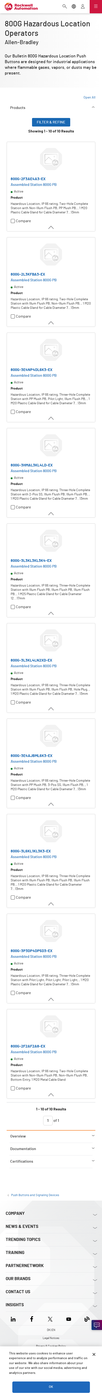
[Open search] (65, 6)
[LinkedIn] (14, 1318)
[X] (50, 1318)
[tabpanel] (51, 624)
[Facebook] (32, 1318)
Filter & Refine (51, 122)
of (56, 1121)
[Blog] (87, 1318)
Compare (23, 221)
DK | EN (51, 1330)
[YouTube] (69, 1318)
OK (51, 1387)
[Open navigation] (96, 6)
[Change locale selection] (74, 6)
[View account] (83, 6)
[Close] (94, 1354)
